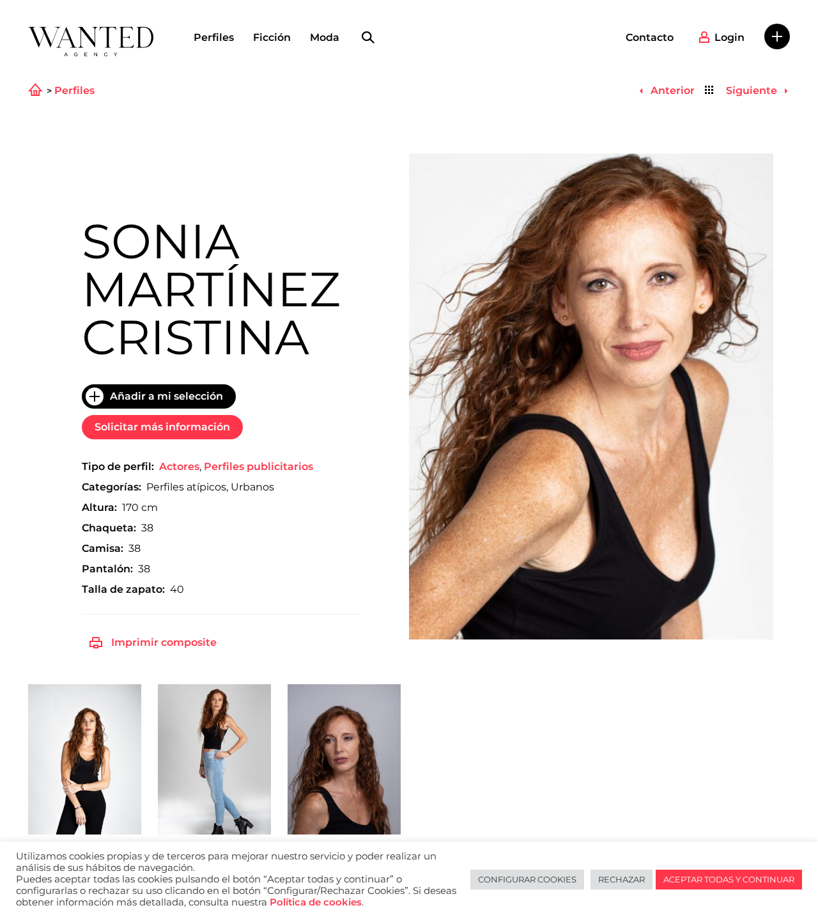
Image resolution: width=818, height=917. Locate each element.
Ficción (272, 37)
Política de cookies (316, 902)
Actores (179, 466)
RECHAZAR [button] (621, 879)
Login (729, 37)
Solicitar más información (162, 427)
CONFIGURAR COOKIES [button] (527, 879)
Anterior (671, 90)
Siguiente (753, 90)
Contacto (650, 37)
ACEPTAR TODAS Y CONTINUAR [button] (728, 879)
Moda (324, 37)
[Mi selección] (777, 36)
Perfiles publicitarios (258, 466)
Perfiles (214, 37)
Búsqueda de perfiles (368, 37)
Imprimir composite (164, 642)
